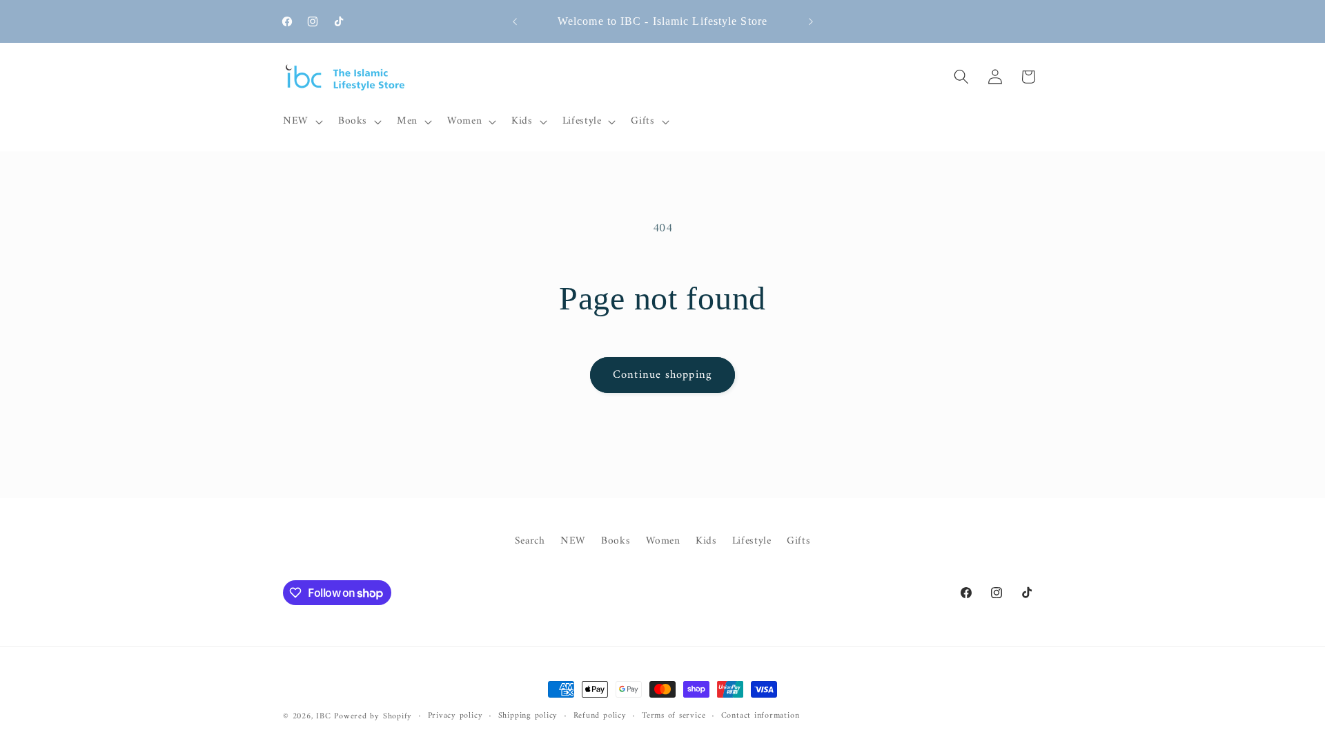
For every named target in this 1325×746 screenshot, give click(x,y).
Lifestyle (752, 541)
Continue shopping (662, 375)
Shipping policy (528, 716)
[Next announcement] (811, 21)
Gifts (798, 541)
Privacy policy (455, 716)
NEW (573, 541)
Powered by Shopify (373, 716)
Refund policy (600, 716)
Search (530, 542)
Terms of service (673, 716)
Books (615, 541)
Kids (706, 541)
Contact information (760, 716)
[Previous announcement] (515, 21)
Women (663, 541)
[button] (301, 121)
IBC (323, 716)
